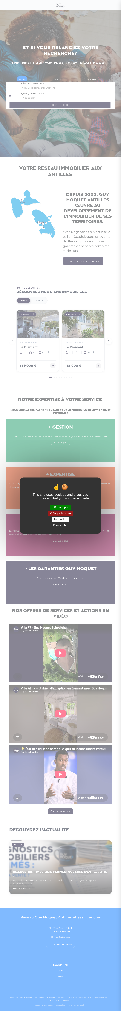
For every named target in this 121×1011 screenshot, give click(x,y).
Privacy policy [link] (60, 525)
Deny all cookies (61, 513)
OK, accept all (61, 507)
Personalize (60, 519)
